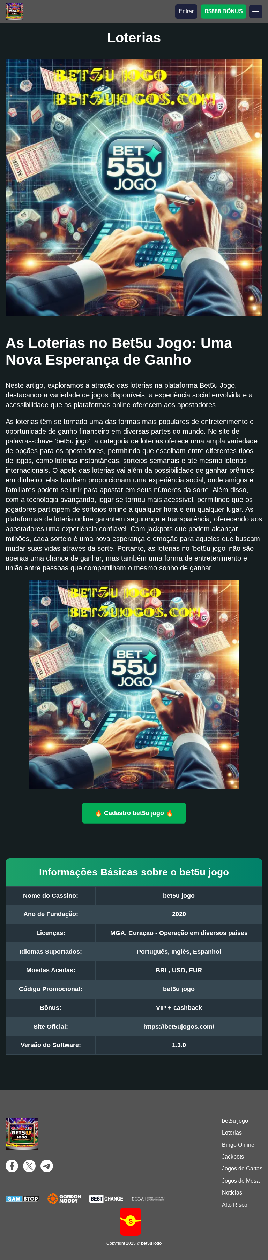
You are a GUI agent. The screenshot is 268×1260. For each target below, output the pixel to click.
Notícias (232, 1193)
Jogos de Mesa (241, 1181)
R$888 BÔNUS (223, 11)
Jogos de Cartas (242, 1169)
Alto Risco (234, 1205)
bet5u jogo (235, 1121)
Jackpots (233, 1157)
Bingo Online (238, 1145)
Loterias (232, 1133)
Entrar (186, 11)
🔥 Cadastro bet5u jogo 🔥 (134, 813)
